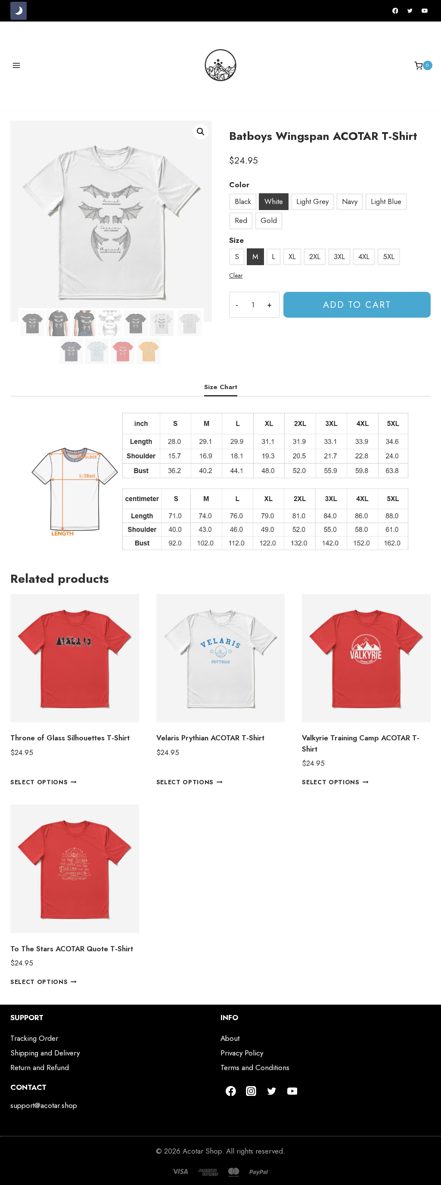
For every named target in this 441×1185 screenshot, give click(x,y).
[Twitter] (410, 11)
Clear (236, 275)
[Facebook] (395, 11)
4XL (364, 256)
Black (243, 201)
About (229, 1038)
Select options (39, 782)
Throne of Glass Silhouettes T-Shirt (70, 738)
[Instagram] (251, 1091)
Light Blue (386, 201)
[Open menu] (17, 65)
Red (241, 220)
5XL (388, 256)
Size (236, 240)
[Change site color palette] (18, 11)
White (273, 201)
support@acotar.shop (43, 1105)
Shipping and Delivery (45, 1053)
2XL (314, 256)
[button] (200, 131)
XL (292, 256)
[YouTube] (425, 11)
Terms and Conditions (254, 1067)
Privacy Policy (241, 1053)
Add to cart (357, 304)
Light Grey (312, 201)
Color (239, 184)
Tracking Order (34, 1038)
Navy (349, 201)
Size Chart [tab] (220, 387)
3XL (339, 256)
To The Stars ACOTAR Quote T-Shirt (71, 949)
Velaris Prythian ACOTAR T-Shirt (210, 738)
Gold (269, 220)
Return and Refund (39, 1067)
